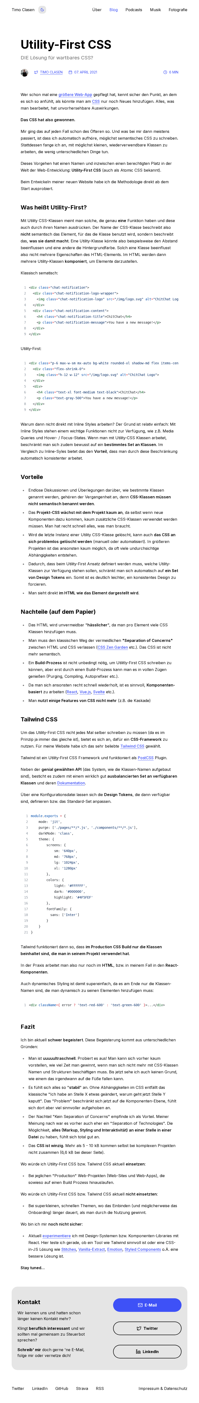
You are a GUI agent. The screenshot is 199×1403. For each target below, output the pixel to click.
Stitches (68, 1249)
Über (97, 9)
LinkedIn (40, 1388)
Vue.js (85, 691)
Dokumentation (71, 783)
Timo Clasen (51, 72)
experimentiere (56, 1235)
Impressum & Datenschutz (163, 1388)
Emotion (114, 1249)
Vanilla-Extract (91, 1249)
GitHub (61, 1388)
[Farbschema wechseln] (42, 10)
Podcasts (133, 9)
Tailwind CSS (132, 746)
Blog (113, 9)
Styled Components (143, 1249)
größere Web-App (75, 94)
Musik (155, 9)
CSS (96, 101)
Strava (82, 1388)
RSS (100, 1388)
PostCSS (146, 757)
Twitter (18, 1388)
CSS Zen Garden (113, 647)
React (72, 691)
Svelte (99, 691)
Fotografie (178, 9)
